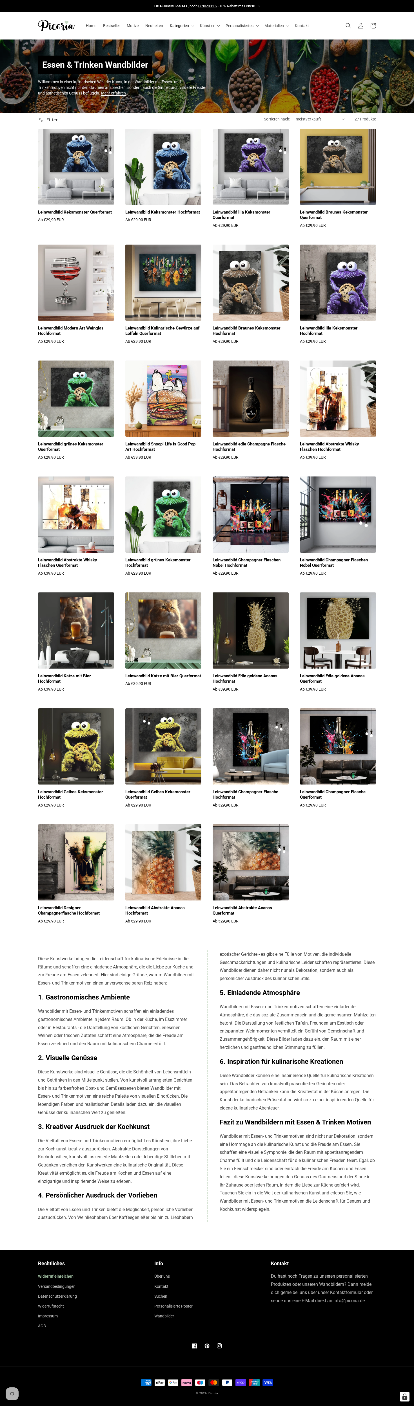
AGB (42, 1326)
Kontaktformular (346, 1292)
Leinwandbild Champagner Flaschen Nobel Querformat (334, 562)
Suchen (160, 1296)
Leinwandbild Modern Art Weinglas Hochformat (71, 331)
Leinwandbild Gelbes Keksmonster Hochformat (70, 794)
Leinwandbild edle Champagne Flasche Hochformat (249, 446)
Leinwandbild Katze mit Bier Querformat (163, 675)
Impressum (48, 1316)
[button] (181, 26)
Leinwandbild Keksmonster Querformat (75, 212)
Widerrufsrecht (51, 1306)
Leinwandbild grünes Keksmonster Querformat (70, 446)
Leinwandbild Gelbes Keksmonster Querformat (157, 794)
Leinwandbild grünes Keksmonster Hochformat (158, 562)
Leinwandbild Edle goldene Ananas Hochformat (245, 678)
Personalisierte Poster (173, 1306)
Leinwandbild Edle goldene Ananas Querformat (332, 678)
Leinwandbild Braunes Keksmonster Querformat (334, 215)
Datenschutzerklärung (57, 1296)
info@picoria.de (349, 1300)
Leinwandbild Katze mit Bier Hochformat (64, 678)
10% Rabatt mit (237, 6)
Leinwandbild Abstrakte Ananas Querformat (242, 910)
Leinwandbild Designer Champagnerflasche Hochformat (69, 910)
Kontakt (161, 1286)
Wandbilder (164, 1316)
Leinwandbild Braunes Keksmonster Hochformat (247, 331)
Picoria (213, 1393)
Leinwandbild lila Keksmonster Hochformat (329, 331)
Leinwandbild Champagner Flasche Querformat (333, 794)
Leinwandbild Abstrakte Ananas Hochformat (155, 910)
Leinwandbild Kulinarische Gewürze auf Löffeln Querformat (162, 331)
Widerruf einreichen (56, 1276)
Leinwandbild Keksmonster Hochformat (162, 212)
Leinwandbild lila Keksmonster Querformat (241, 215)
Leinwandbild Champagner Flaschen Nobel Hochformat (247, 562)
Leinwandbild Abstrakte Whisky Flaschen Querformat (67, 562)
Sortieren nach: (277, 119)
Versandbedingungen (56, 1286)
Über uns (162, 1276)
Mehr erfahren (113, 93)
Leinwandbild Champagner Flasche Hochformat (245, 794)
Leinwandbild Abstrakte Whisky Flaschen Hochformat (329, 446)
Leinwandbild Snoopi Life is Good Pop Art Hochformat (160, 446)
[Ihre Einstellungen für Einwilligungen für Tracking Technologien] (404, 1396)
